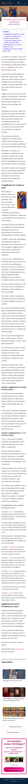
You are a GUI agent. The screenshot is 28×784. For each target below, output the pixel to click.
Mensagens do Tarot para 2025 (12, 681)
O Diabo (11, 558)
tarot (4, 439)
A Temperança (13, 547)
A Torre (11, 571)
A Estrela (11, 593)
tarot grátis (19, 649)
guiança (4, 67)
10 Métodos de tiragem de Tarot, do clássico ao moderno (13, 719)
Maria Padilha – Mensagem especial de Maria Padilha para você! (13, 700)
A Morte (11, 512)
